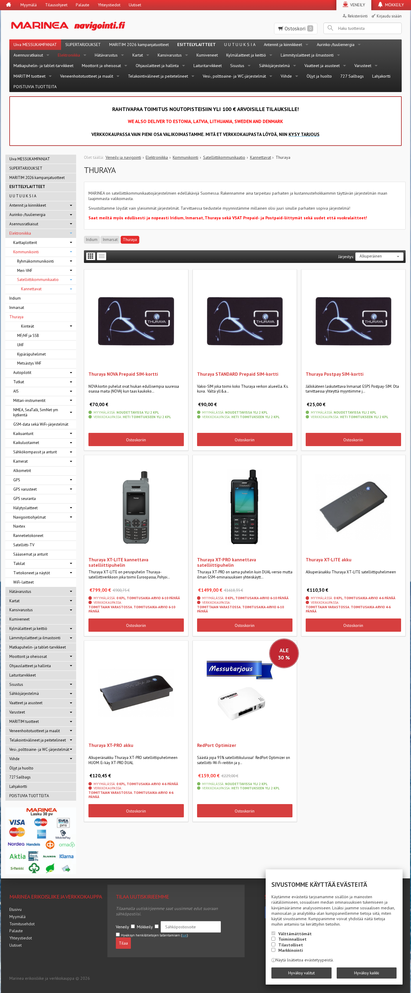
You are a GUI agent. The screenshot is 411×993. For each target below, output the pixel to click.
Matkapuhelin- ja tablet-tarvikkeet (43, 65)
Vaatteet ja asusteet (322, 65)
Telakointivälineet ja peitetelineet (158, 76)
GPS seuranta (24, 498)
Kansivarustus (170, 55)
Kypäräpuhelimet (31, 354)
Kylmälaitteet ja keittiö (246, 55)
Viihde (286, 76)
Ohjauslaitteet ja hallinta (157, 65)
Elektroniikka (69, 55)
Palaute (82, 5)
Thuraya (130, 239)
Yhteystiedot (109, 5)
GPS (16, 480)
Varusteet (362, 65)
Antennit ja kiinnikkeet (283, 44)
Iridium (91, 239)
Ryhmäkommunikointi (35, 261)
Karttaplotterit (25, 242)
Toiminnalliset (292, 939)
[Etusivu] (8, 5)
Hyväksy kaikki (366, 973)
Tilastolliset (290, 945)
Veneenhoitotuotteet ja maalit (86, 76)
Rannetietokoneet (28, 535)
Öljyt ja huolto (319, 76)
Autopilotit (22, 372)
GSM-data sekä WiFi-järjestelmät (40, 424)
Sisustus (237, 65)
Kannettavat (31, 288)
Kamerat (20, 461)
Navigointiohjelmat (29, 517)
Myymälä (28, 5)
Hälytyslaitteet (25, 507)
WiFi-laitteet (23, 582)
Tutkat (18, 381)
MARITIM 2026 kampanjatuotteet (139, 44)
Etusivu (15, 909)
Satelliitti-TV (23, 544)
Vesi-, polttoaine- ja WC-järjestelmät (234, 76)
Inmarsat (110, 239)
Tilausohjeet (56, 5)
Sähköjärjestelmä (274, 65)
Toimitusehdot (22, 924)
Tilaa (123, 943)
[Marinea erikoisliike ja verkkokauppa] (97, 25)
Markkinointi (290, 950)
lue (184, 935)
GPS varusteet (25, 489)
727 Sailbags (352, 76)
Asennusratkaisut (28, 55)
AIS (16, 391)
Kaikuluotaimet (26, 442)
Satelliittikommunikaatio (38, 279)
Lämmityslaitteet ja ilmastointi (307, 55)
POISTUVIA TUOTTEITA (35, 86)
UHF (20, 344)
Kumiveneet (207, 55)
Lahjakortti (381, 76)
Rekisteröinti (358, 16)
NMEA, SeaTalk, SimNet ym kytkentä (35, 412)
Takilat (19, 563)
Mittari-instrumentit (29, 400)
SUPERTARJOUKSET (83, 44)
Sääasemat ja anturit (30, 554)
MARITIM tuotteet (29, 76)
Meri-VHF (24, 270)
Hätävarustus (106, 55)
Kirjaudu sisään (389, 16)
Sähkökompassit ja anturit (35, 452)
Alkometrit (22, 470)
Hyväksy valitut (301, 973)
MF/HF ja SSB (28, 335)
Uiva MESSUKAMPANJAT (35, 44)
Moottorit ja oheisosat (101, 65)
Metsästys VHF (29, 363)
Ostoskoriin (136, 440)
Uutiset (135, 5)
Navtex (19, 526)
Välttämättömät (295, 933)
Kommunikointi (26, 251)
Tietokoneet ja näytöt (31, 572)
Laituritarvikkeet (207, 65)
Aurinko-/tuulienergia (335, 44)
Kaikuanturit (23, 433)
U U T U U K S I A (239, 44)
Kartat (137, 55)
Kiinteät (27, 326)
